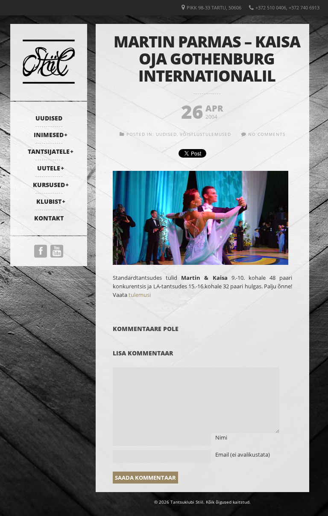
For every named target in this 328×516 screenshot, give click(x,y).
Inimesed (49, 135)
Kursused (49, 185)
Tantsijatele (49, 151)
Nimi (221, 437)
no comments (266, 134)
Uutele (48, 168)
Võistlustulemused (205, 134)
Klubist (49, 201)
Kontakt (49, 218)
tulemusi (140, 295)
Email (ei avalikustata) (242, 454)
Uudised (48, 118)
